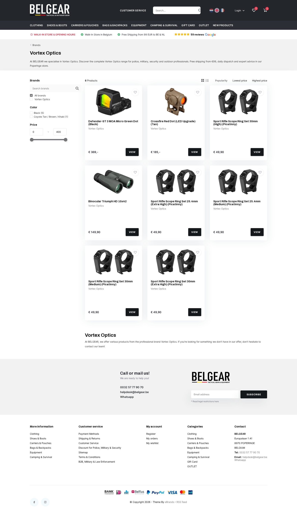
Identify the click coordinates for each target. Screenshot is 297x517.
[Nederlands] (211, 10)
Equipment (138, 25)
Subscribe (254, 394)
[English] (217, 10)
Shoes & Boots (57, 25)
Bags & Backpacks (114, 25)
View (132, 152)
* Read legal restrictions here (205, 401)
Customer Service (88, 443)
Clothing (36, 25)
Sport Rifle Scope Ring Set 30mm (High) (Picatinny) (235, 123)
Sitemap (83, 452)
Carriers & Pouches (85, 25)
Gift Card (188, 25)
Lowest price (240, 80)
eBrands (169, 501)
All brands (40, 95)
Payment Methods (89, 433)
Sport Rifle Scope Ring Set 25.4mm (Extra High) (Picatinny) (174, 203)
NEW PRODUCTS (223, 25)
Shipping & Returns (89, 438)
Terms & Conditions (89, 457)
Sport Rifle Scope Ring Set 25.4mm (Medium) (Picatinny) (236, 203)
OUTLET (204, 25)
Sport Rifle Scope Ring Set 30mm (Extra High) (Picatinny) (173, 283)
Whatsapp (127, 397)
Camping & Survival (164, 25)
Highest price (259, 80)
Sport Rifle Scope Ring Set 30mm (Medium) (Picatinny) (110, 283)
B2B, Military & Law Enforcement (97, 461)
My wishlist (152, 443)
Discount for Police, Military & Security (100, 447)
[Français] (222, 10)
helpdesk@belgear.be (134, 392)
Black (39, 112)
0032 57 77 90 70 (132, 387)
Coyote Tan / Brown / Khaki (51, 116)
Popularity (221, 80)
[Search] (200, 10)
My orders (152, 438)
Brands (36, 45)
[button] (194, 34)
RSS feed (182, 501)
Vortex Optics (42, 99)
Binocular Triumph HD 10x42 (107, 201)
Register (151, 433)
